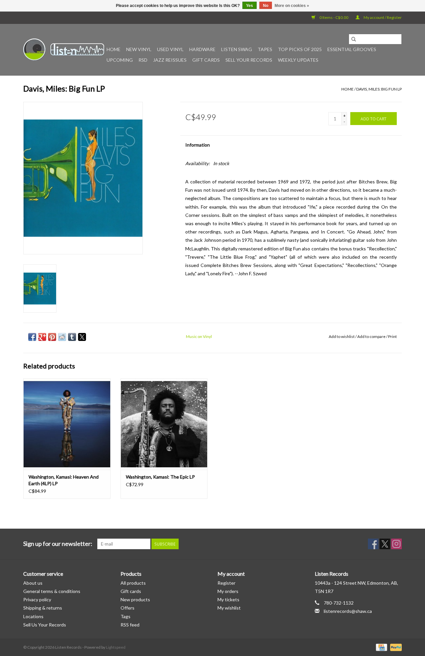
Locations (33, 616)
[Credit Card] (381, 646)
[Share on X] (82, 337)
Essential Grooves (351, 49)
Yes (249, 5)
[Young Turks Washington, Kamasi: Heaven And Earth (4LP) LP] (67, 424)
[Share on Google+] (42, 337)
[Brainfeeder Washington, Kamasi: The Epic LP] (164, 424)
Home (114, 49)
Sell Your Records (248, 60)
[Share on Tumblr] (72, 337)
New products (135, 599)
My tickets (228, 599)
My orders (227, 591)
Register (226, 583)
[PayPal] (395, 646)
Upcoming (120, 60)
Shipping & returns (42, 608)
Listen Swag (236, 49)
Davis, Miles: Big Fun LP (379, 89)
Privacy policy (37, 599)
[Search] (354, 39)
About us (32, 583)
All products (133, 583)
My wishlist (229, 608)
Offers (127, 608)
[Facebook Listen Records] (373, 544)
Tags (125, 616)
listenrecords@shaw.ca (348, 611)
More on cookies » (292, 5)
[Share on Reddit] (62, 337)
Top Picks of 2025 (300, 49)
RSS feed (130, 624)
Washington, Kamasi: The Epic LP (160, 477)
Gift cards (206, 60)
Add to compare (371, 336)
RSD (142, 60)
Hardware (202, 49)
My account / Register (382, 17)
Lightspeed (116, 647)
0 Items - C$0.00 (334, 17)
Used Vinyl (170, 49)
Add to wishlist (342, 336)
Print (392, 336)
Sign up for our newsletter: (57, 543)
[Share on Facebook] (32, 337)
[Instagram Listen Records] (396, 544)
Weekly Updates (298, 60)
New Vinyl (138, 49)
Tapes (265, 49)
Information (197, 145)
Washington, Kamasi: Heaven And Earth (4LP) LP (64, 480)
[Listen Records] (64, 49)
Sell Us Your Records (44, 624)
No (265, 5)
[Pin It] (52, 337)
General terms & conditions (51, 591)
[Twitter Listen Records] (385, 544)
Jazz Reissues (170, 60)
